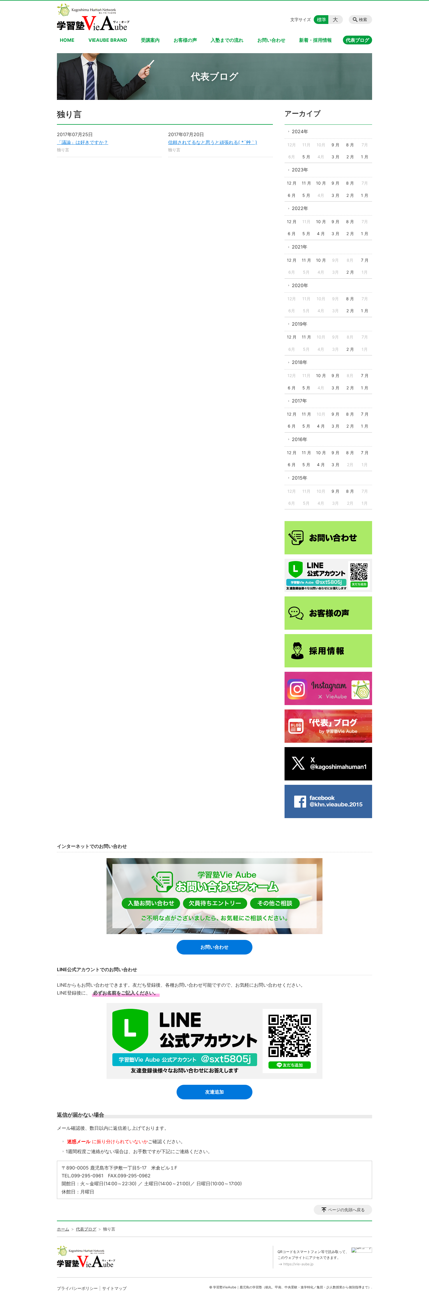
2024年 (300, 131)
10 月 (321, 183)
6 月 (292, 195)
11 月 (306, 183)
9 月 (335, 144)
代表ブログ (357, 40)
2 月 (350, 156)
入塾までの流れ (227, 40)
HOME (67, 40)
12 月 (292, 183)
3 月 (335, 156)
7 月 (365, 260)
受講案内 (150, 40)
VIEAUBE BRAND (107, 40)
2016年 (299, 439)
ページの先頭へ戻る (346, 1209)
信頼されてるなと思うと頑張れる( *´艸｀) (212, 142)
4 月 (321, 233)
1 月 (364, 156)
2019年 (299, 324)
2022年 (300, 208)
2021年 (299, 247)
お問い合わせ (271, 40)
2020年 (300, 285)
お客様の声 (185, 40)
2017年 (299, 401)
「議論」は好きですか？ (82, 142)
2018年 (299, 362)
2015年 (299, 478)
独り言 (63, 149)
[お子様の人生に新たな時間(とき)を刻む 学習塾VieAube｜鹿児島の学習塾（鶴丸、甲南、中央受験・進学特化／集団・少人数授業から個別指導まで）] (93, 17)
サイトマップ (114, 1288)
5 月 (306, 156)
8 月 (350, 144)
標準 (321, 19)
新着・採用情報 (315, 40)
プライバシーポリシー (77, 1288)
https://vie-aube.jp (298, 1264)
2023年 (300, 170)
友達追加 (214, 1092)
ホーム (63, 1228)
